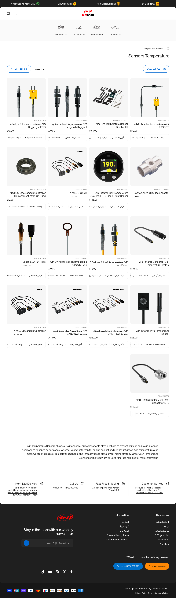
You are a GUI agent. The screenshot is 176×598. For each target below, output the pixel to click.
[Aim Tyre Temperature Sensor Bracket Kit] (108, 97)
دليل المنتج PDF (162, 535)
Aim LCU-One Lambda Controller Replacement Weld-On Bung (28, 194)
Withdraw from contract (117, 539)
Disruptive (156, 588)
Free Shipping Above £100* (23, 4)
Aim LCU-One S (78, 192)
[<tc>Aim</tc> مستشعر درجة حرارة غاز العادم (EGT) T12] (149, 97)
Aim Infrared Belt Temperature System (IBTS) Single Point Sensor (109, 194)
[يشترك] (26, 543)
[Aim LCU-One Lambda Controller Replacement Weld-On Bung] (26, 166)
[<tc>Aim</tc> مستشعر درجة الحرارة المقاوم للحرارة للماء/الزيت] (67, 97)
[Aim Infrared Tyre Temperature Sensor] (149, 304)
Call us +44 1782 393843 (128, 566)
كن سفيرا (124, 526)
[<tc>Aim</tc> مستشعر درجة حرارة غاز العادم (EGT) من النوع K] (26, 97)
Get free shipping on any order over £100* (105, 489)
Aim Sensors (163, 120)
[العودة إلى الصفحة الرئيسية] (168, 48)
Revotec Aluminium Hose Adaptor (151, 192)
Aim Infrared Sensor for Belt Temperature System (154, 263)
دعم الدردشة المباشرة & (118, 535)
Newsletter (163, 539)
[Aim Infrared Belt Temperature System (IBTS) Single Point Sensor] (108, 166)
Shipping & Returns (162, 593)
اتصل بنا (125, 522)
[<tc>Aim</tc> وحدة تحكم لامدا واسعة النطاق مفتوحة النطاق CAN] (108, 304)
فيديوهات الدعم (162, 531)
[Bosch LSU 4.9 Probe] (26, 235)
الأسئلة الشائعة (162, 522)
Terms (150, 593)
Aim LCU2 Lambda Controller (30, 330)
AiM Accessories (120, 120)
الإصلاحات (124, 531)
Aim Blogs (164, 544)
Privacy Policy (140, 593)
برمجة (166, 526)
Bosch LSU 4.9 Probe (34, 261)
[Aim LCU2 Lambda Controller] (26, 304)
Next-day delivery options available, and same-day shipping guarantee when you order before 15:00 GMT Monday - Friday (22, 491)
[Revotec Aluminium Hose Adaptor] (149, 166)
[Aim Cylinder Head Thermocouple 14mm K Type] (67, 235)
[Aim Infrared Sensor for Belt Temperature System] (149, 235)
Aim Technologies (126, 458)
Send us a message (157, 566)
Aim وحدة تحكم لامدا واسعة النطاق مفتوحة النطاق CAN (110, 332)
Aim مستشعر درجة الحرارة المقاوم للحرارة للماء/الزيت (69, 125)
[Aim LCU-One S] (67, 166)
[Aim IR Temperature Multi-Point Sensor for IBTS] (149, 373)
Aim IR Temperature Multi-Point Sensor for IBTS (152, 401)
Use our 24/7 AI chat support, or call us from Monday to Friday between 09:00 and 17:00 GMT (149, 490)
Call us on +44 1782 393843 (65, 488)
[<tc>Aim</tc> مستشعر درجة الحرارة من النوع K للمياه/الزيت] (108, 235)
